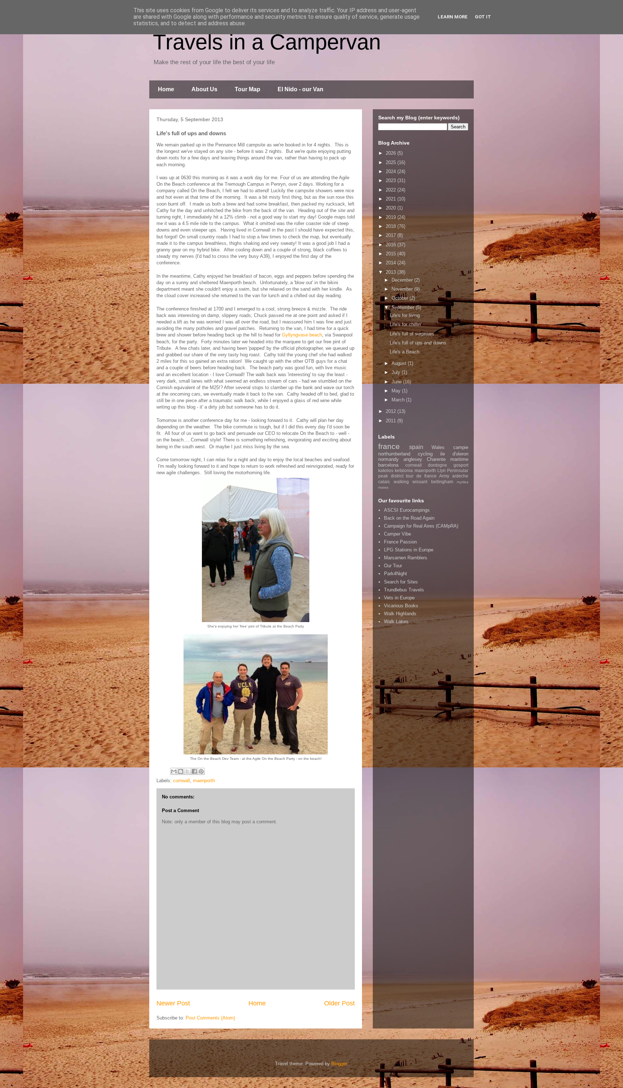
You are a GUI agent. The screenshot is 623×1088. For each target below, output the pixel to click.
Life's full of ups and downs (418, 342)
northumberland (394, 454)
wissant (419, 481)
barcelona (388, 465)
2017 (391, 235)
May (397, 390)
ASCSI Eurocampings (407, 510)
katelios (385, 470)
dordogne (437, 465)
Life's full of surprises (412, 333)
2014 (391, 262)
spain (416, 447)
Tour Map (247, 89)
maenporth (204, 780)
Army (444, 475)
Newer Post (173, 1003)
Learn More (453, 16)
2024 (391, 171)
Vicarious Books (401, 605)
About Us (204, 89)
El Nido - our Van (300, 89)
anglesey (412, 459)
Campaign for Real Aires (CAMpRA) (421, 526)
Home (166, 89)
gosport (461, 465)
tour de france (421, 475)
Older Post (339, 1003)
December (403, 280)
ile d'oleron (454, 454)
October (401, 298)
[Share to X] (187, 771)
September (404, 307)
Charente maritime (447, 459)
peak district (390, 475)
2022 (391, 190)
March (399, 399)
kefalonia (404, 470)
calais (384, 481)
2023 (391, 180)
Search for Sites (401, 582)
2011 (391, 420)
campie (460, 447)
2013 (391, 272)
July (397, 372)
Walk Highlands (400, 613)
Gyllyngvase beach (302, 335)
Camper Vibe (397, 534)
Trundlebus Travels (404, 590)
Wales (438, 447)
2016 (391, 244)
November (403, 289)
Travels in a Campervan (267, 42)
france (389, 446)
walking (401, 481)
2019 (391, 217)
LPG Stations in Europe (408, 549)
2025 (391, 162)
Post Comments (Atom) (210, 1018)
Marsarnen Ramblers (405, 557)
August (400, 363)
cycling (425, 454)
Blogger (339, 1063)
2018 (391, 226)
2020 (391, 208)
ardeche (460, 475)
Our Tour (393, 565)
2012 (391, 411)
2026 (391, 153)
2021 (391, 199)
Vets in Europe (399, 597)
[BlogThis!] (180, 771)
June (397, 381)
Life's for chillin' (405, 324)
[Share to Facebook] (194, 771)
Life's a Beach (404, 351)
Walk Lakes (396, 621)
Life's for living (405, 315)
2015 (391, 253)
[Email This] (173, 771)
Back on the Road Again (409, 518)
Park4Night (395, 573)
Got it (483, 16)
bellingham (442, 481)
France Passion (400, 542)
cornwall (181, 780)
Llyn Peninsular (452, 470)
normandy (388, 459)
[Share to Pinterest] (201, 771)
